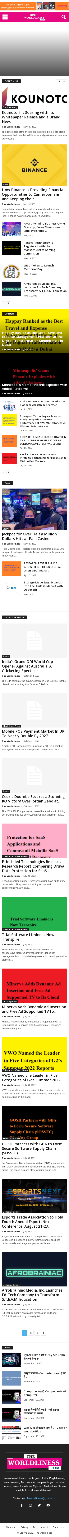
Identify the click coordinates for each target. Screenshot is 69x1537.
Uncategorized (10, 1001)
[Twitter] (39, 1505)
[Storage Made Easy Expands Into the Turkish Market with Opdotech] (11, 588)
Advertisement (40, 1527)
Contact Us (58, 1527)
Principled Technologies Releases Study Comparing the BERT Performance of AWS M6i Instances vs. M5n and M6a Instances (43, 421)
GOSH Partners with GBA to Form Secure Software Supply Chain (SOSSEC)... (32, 1148)
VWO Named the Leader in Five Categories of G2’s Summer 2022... (32, 1077)
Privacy (24, 1527)
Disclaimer (11, 1527)
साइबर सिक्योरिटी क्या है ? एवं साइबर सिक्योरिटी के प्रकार (41, 1411)
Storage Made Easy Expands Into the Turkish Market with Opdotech (43, 586)
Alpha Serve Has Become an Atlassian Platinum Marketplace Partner (43, 403)
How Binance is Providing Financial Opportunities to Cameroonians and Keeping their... (33, 194)
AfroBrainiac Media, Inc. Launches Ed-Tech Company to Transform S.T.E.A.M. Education (45, 287)
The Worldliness (11, 126)
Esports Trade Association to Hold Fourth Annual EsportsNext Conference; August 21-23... (32, 1222)
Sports (7, 55)
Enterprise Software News (15, 856)
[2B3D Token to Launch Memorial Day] (11, 271)
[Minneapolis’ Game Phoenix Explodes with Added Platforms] (34, 375)
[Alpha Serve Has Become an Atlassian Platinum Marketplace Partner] (9, 405)
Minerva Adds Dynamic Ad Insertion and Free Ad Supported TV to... (34, 1009)
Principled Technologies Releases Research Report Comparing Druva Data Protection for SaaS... (33, 866)
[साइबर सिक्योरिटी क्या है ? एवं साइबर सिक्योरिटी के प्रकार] (11, 1415)
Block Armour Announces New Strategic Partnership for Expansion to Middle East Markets (43, 458)
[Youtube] (48, 1505)
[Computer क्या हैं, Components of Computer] (11, 1397)
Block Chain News (11, 726)
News (5, 184)
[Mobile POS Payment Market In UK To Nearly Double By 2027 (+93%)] (34, 710)
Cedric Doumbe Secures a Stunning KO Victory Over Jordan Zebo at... (33, 799)
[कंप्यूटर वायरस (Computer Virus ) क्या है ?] (11, 1378)
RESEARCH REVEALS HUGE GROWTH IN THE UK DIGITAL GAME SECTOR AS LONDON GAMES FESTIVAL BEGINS (43, 440)
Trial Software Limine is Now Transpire (28, 937)
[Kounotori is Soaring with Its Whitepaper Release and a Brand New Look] (34, 98)
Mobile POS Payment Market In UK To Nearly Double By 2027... (33, 733)
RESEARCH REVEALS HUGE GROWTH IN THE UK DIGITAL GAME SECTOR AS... (42, 566)
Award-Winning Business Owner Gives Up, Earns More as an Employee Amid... (45, 227)
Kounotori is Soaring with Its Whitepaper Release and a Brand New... (31, 117)
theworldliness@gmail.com (41, 1498)
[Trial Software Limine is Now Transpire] (34, 914)
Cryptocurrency (10, 107)
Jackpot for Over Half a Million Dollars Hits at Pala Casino (29, 536)
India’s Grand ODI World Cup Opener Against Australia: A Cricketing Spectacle (32, 67)
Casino (6, 528)
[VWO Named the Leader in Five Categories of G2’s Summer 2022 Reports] (34, 1054)
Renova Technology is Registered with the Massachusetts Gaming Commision (39, 248)
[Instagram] (30, 1505)
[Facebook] (21, 1505)
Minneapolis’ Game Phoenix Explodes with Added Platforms (34, 386)
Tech (7, 1347)
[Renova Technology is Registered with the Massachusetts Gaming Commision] (11, 248)
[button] (63, 17)
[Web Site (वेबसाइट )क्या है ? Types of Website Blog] (11, 1433)
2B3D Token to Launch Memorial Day (39, 267)
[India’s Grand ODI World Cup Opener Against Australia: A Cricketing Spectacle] (34, 640)
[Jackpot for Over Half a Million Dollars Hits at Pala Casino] (34, 509)
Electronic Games (11, 1212)
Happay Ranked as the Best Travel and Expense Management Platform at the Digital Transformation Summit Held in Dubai (32, 338)
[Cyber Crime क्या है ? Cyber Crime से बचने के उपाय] (11, 1360)
